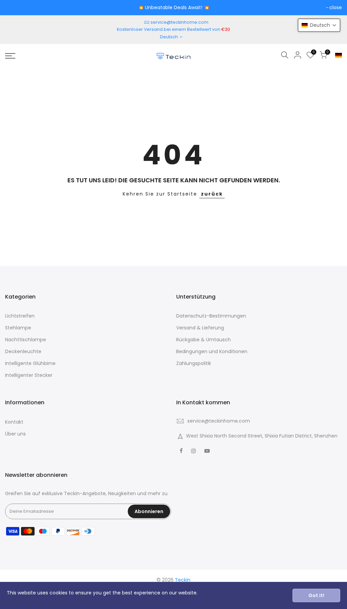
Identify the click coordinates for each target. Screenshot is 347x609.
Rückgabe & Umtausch (203, 339)
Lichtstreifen (20, 315)
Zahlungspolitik (193, 363)
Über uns (15, 433)
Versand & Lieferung (200, 327)
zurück (212, 193)
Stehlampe (18, 327)
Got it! (316, 595)
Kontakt (14, 422)
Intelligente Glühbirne (30, 363)
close (335, 7)
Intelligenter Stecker (29, 375)
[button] (319, 25)
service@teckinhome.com (179, 22)
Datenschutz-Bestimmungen (211, 315)
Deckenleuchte (23, 351)
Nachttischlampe (25, 339)
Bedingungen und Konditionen (211, 351)
